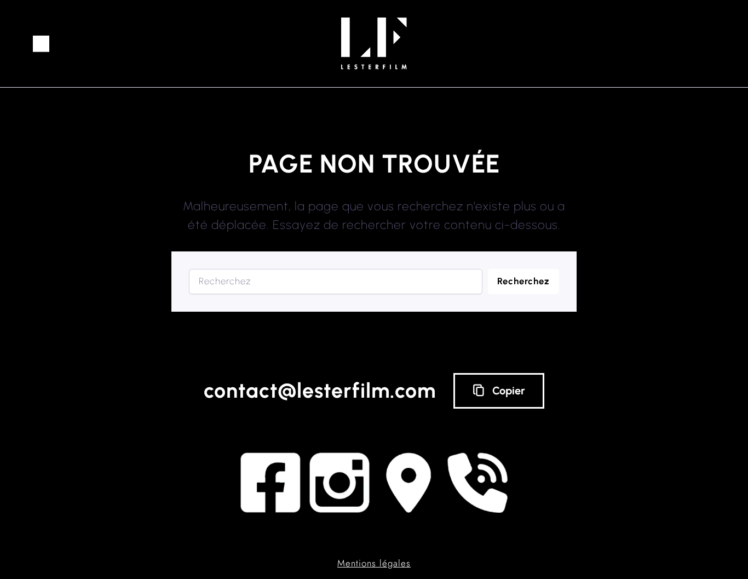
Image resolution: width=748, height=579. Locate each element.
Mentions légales (374, 563)
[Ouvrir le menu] (41, 44)
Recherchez (523, 281)
